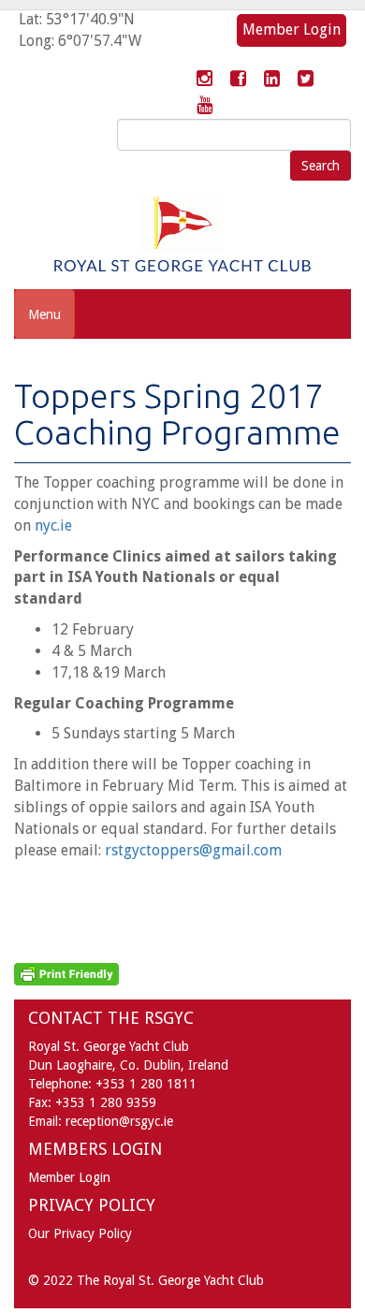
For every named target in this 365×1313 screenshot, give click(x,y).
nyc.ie (53, 525)
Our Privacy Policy (80, 1233)
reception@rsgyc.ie (119, 1121)
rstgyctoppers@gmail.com (193, 850)
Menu (44, 314)
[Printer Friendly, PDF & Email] (66, 973)
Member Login (291, 29)
